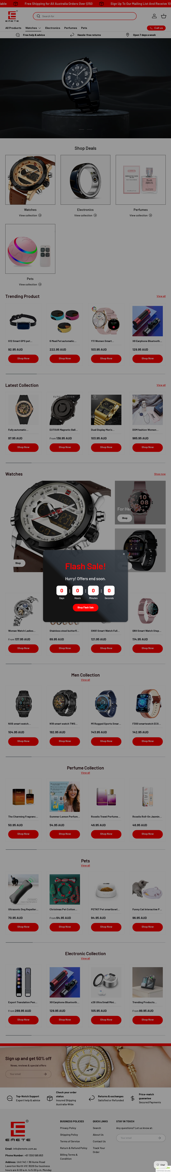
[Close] (124, 554)
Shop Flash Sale (85, 607)
